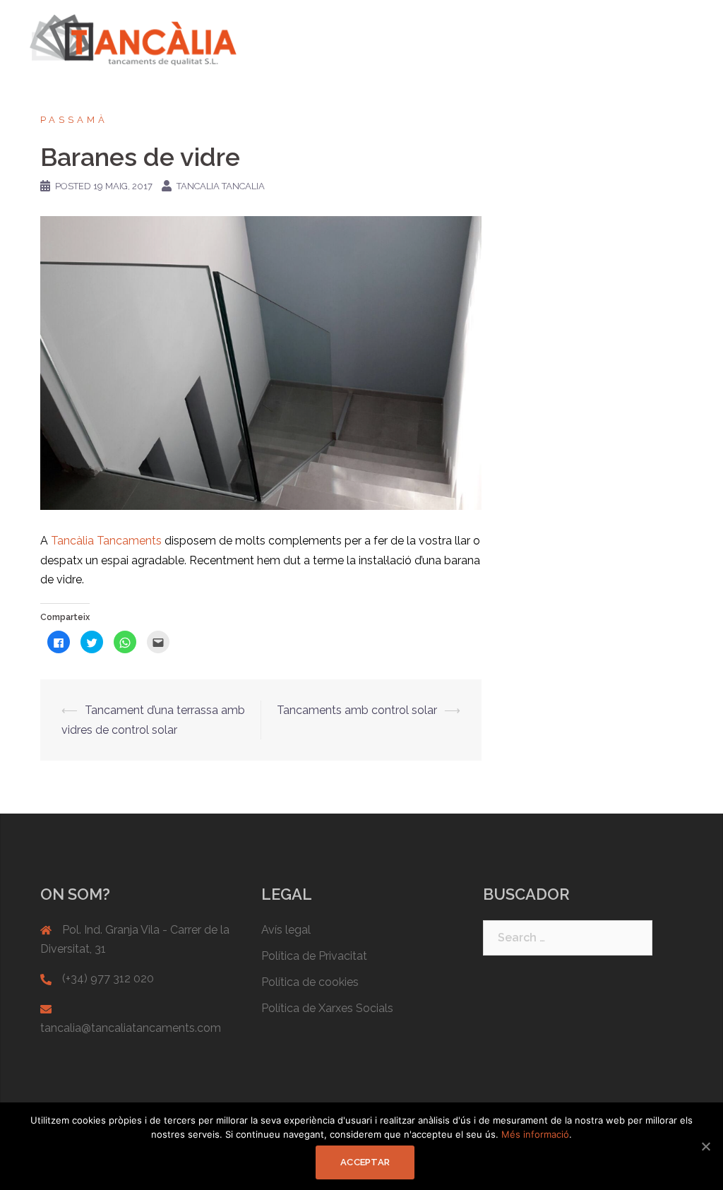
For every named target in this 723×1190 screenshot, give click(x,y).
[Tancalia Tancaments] (133, 39)
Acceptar (365, 1162)
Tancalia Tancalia (221, 186)
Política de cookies (310, 982)
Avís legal (286, 929)
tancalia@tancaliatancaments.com (130, 1028)
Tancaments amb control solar (357, 710)
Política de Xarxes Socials (327, 1008)
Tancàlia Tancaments (108, 540)
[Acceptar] (705, 1146)
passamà (74, 119)
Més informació (535, 1134)
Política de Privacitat (314, 956)
